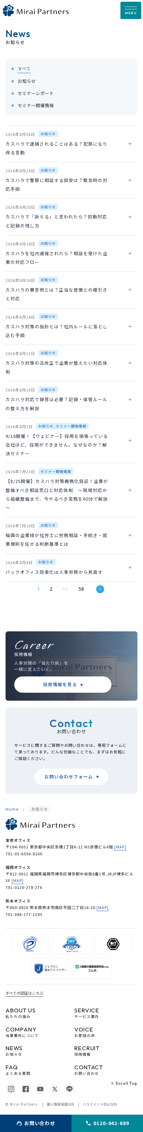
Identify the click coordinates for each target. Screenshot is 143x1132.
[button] (130, 10)
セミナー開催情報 (36, 105)
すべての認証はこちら (24, 993)
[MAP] (120, 846)
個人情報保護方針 (61, 1104)
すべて (24, 68)
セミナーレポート (36, 93)
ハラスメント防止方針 (100, 1104)
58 (81, 589)
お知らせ (27, 81)
